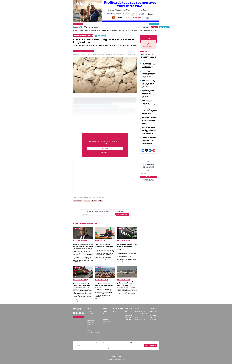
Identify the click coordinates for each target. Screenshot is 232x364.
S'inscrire (148, 176)
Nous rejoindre (153, 315)
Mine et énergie (90, 322)
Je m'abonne (154, 27)
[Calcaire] (105, 75)
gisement (86, 200)
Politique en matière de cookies (140, 316)
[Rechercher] (173, 27)
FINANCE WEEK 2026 (153, 24)
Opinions (89, 326)
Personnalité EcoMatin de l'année (93, 329)
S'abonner (105, 148)
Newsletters (128, 317)
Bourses (105, 313)
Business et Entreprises (83, 197)
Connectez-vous (117, 138)
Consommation (116, 316)
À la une (89, 311)
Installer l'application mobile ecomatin (84, 51)
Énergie (115, 313)
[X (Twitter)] (146, 150)
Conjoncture (90, 324)
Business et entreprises (92, 313)
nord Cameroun (78, 200)
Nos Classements (91, 320)
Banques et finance (91, 316)
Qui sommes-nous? (153, 312)
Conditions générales (140, 311)
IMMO (114, 311)
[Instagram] (153, 150)
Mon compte (128, 311)
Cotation (105, 311)
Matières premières (105, 318)
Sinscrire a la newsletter (122, 214)
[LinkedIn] (150, 150)
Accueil (74, 197)
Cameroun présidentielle (93, 332)
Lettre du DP (153, 319)
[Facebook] (142, 150)
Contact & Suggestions (140, 319)
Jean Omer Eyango (131, 54)
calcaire (94, 200)
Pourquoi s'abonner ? (105, 152)
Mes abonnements (128, 314)
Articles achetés (129, 319)
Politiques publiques (91, 318)
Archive (100, 200)
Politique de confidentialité (141, 313)
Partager (78, 205)
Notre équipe (153, 317)
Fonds (104, 316)
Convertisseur (106, 321)
